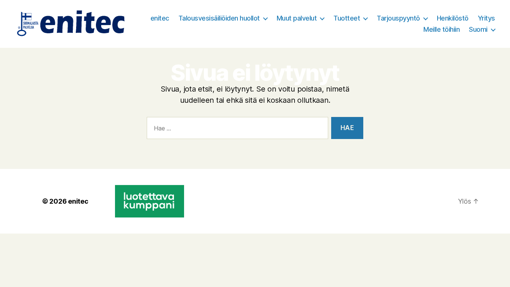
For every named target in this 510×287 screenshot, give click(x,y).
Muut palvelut (297, 18)
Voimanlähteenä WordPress (150, 190)
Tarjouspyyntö (398, 18)
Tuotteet (346, 18)
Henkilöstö (453, 18)
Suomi (478, 29)
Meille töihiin (441, 29)
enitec (159, 18)
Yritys (486, 18)
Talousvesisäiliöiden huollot (219, 18)
